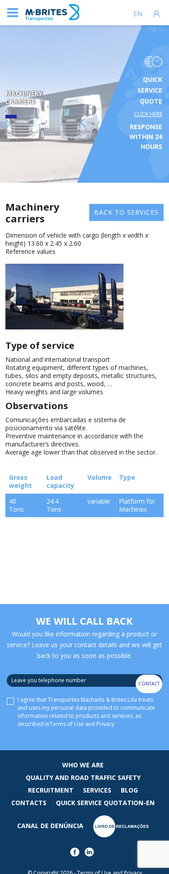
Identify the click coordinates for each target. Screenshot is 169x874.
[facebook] (76, 853)
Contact (149, 683)
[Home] (52, 13)
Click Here (148, 114)
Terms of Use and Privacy (82, 724)
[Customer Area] (156, 12)
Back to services (126, 212)
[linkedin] (91, 853)
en (137, 14)
